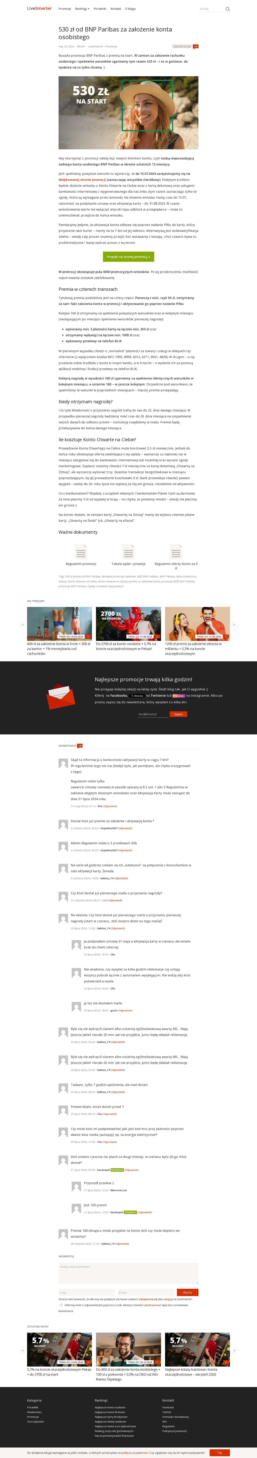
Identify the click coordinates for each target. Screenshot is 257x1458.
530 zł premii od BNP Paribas (83, 576)
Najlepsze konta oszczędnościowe (115, 1426)
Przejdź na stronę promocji (127, 257)
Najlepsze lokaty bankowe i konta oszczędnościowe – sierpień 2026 (191, 1372)
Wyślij (187, 1292)
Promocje (65, 9)
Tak (219, 1453)
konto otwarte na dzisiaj (112, 581)
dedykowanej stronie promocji (82, 179)
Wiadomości (34, 1412)
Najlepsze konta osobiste (110, 1407)
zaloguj (167, 1299)
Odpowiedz (110, 806)
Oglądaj (179, 695)
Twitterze (158, 695)
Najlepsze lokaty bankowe (110, 1421)
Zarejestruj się (148, 1299)
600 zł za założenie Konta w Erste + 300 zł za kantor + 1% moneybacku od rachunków (58, 648)
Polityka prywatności (174, 1431)
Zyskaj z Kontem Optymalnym (105, 586)
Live (39, 8)
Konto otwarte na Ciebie (82, 581)
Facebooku (118, 695)
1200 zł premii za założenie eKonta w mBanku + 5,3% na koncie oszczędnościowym (193, 648)
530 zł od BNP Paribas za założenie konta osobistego (115, 33)
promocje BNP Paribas (72, 586)
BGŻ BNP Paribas (147, 576)
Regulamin (168, 1426)
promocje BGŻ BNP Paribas (178, 581)
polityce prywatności (134, 1453)
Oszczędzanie (35, 1421)
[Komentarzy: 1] (88, 636)
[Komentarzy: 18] (195, 46)
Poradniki (100, 9)
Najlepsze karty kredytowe (111, 1416)
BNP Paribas (167, 576)
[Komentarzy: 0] (88, 1362)
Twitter (166, 1412)
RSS (164, 1421)
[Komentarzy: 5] (226, 636)
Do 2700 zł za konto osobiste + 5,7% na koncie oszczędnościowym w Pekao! (126, 646)
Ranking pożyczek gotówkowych (114, 1431)
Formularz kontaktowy (175, 1416)
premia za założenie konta (144, 581)
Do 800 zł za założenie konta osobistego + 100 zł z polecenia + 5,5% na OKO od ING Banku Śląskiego (128, 1374)
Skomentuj (66, 1256)
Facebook (168, 1407)
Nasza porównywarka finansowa (114, 1435)
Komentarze (68, 745)
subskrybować (152, 1305)
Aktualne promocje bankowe (119, 576)
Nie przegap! (35, 601)
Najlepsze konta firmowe (110, 1412)
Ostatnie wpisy (38, 1326)
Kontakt (115, 9)
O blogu (130, 9)
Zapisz (178, 714)
